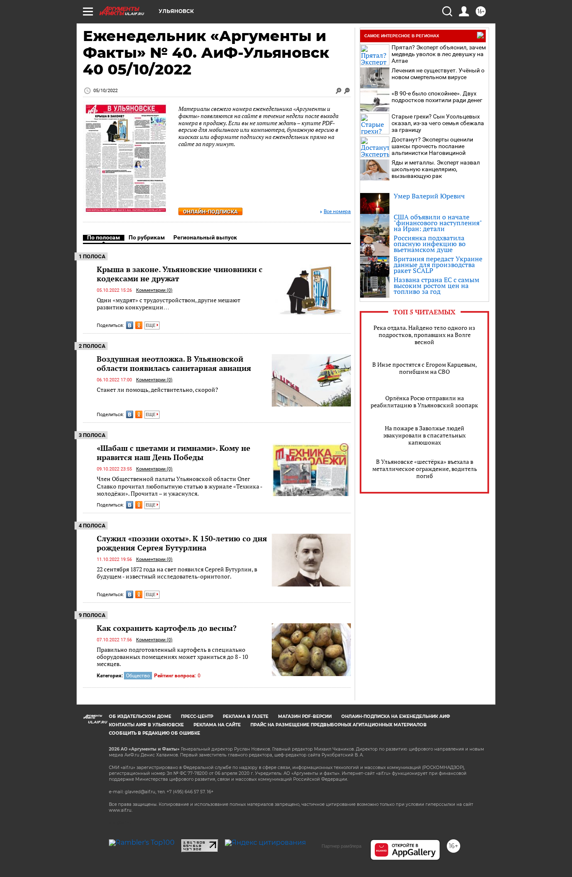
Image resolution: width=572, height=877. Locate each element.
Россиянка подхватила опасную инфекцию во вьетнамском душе (430, 243)
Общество (138, 676)
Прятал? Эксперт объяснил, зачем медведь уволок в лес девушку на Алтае (439, 54)
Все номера (337, 211)
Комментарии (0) (154, 290)
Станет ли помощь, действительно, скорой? (157, 389)
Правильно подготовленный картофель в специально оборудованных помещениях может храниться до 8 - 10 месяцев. (172, 657)
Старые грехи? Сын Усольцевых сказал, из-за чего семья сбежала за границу (438, 123)
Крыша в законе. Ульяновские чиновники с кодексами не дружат (180, 273)
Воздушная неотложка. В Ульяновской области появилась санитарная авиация (174, 363)
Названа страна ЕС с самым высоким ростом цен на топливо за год (436, 285)
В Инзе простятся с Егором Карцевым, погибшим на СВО (424, 368)
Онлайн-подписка (210, 211)
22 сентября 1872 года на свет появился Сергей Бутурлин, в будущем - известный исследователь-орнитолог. (177, 573)
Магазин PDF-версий (305, 716)
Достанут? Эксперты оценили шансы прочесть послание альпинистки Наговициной (432, 146)
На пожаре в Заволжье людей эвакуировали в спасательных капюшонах (424, 435)
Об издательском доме (140, 716)
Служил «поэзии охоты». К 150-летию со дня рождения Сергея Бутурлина (182, 543)
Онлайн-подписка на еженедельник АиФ (395, 716)
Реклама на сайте (217, 725)
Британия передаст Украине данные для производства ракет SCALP (438, 264)
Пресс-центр (197, 716)
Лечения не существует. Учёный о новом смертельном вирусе (438, 73)
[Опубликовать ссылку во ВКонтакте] (129, 325)
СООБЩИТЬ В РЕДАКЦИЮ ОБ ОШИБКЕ (154, 733)
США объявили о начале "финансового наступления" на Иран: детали (438, 222)
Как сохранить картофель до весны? (167, 628)
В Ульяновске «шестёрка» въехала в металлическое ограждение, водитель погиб (424, 468)
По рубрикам (147, 237)
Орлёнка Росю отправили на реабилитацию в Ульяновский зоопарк (424, 401)
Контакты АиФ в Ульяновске (146, 725)
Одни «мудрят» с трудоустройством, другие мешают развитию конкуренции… (168, 303)
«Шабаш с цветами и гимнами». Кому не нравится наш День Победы (173, 452)
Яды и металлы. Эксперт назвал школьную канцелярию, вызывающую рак (436, 169)
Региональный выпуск (205, 237)
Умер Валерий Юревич (429, 196)
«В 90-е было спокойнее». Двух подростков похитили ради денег (437, 96)
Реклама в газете (245, 716)
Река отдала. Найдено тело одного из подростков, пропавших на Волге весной (424, 334)
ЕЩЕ (151, 325)
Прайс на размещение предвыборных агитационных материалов (338, 725)
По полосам (103, 237)
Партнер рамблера (341, 846)
